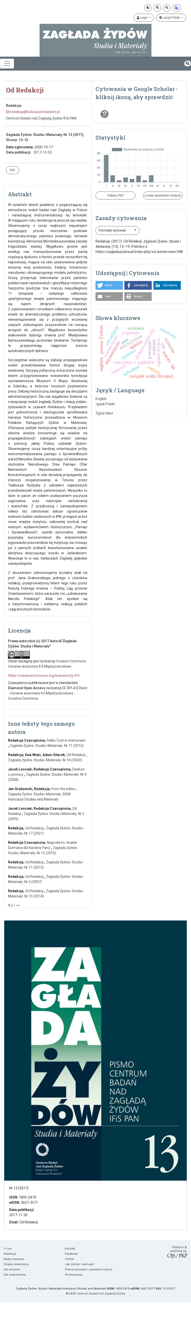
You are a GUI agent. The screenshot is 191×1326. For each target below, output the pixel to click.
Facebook (71, 1253)
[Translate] (177, 8)
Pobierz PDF (115, 195)
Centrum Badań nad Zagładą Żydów (101, 1293)
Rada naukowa (14, 1259)
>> (18, 905)
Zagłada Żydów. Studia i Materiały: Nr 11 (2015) (47, 746)
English (101, 399)
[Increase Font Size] (157, 8)
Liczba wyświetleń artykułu (162, 195)
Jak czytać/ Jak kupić (79, 1264)
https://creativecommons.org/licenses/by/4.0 (44, 676)
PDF (12, 170)
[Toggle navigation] (7, 64)
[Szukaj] (187, 63)
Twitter (69, 1259)
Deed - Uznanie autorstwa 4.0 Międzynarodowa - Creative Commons (47, 693)
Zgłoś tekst (104, 413)
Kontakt (70, 1248)
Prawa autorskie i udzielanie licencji (88, 1269)
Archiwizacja (73, 1274)
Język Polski (171, 17)
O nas (8, 1248)
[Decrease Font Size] (167, 8)
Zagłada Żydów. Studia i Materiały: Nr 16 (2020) (45, 760)
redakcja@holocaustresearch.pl (34, 112)
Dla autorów (12, 1269)
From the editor (63, 789)
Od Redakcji (76, 755)
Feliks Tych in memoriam (66, 740)
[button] (109, 285)
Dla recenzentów (15, 1274)
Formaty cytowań (113, 230)
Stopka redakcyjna (16, 1264)
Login (144, 17)
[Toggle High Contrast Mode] (148, 8)
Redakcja (10, 1253)
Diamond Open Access (26, 688)
